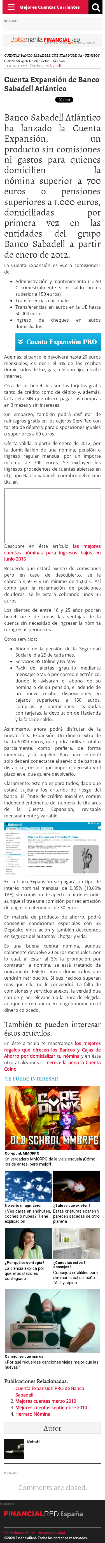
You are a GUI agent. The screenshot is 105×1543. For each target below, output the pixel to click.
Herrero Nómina (32, 1414)
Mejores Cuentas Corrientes (49, 7)
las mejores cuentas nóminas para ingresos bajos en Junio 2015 (52, 552)
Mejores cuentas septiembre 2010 (51, 1407)
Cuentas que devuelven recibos (34, 60)
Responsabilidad (52, 1532)
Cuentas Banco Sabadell (27, 55)
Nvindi (55, 65)
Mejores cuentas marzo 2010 (45, 1401)
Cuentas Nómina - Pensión (76, 55)
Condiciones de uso (19, 1532)
